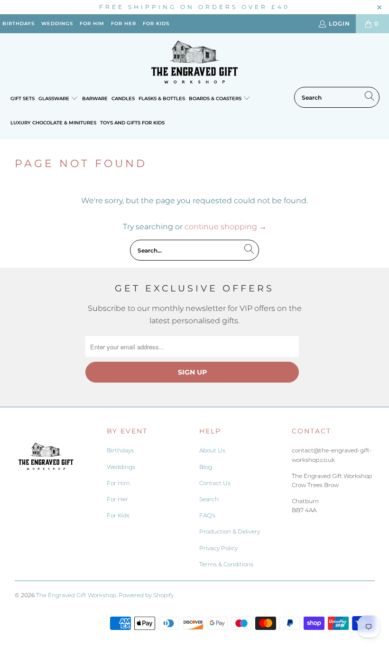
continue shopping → (226, 226)
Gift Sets (22, 98)
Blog (205, 466)
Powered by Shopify (146, 595)
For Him (118, 483)
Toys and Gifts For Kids (132, 123)
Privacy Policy (218, 548)
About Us (212, 450)
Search (209, 499)
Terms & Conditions (226, 564)
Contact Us (215, 483)
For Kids (118, 515)
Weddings (121, 466)
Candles (123, 98)
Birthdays (120, 450)
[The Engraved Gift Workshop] (194, 62)
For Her (117, 499)
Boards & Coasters (216, 98)
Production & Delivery (229, 531)
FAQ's (207, 515)
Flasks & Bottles (162, 98)
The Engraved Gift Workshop (76, 595)
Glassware (54, 98)
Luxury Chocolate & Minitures (53, 123)
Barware (95, 98)
